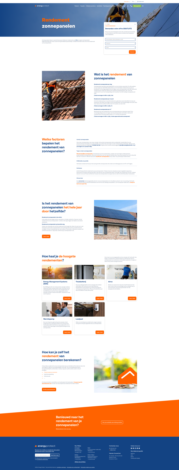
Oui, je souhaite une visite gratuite (112, 422)
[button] (127, 1)
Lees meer (46, 236)
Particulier (126, 1)
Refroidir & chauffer (123, 5)
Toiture (76, 5)
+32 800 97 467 (78, 452)
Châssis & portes (90, 5)
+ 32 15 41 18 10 (78, 459)
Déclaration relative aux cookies (88, 467)
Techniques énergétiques (109, 5)
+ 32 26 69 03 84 (91, 459)
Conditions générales (42, 459)
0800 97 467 (113, 449)
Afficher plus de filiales (80, 461)
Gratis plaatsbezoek (49, 389)
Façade (82, 5)
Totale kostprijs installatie (50, 372)
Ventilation (99, 6)
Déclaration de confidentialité (73, 467)
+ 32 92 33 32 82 (91, 452)
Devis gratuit (137, 6)
